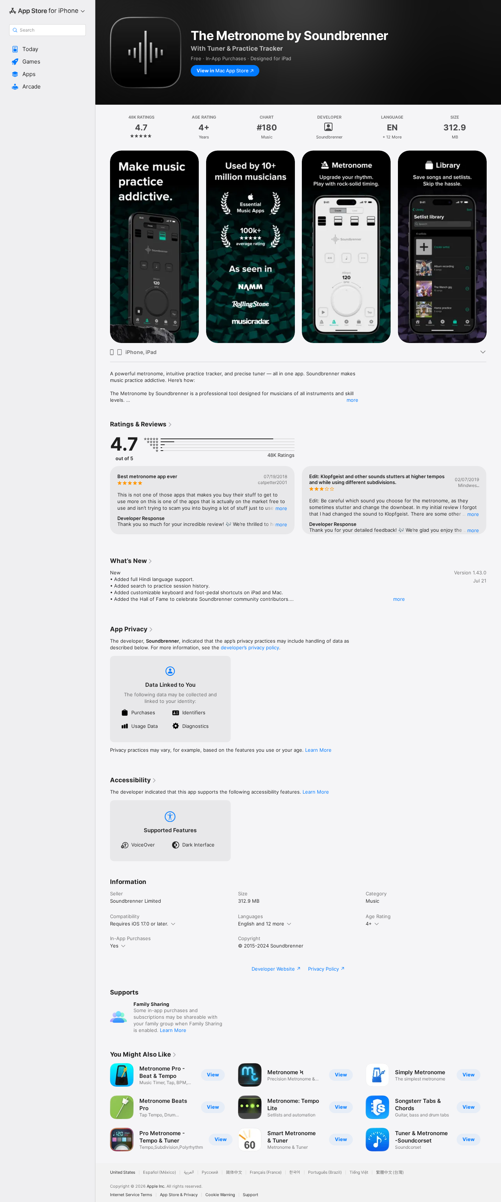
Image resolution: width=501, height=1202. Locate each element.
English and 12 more (261, 924)
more (352, 400)
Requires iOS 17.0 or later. (139, 924)
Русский (210, 1172)
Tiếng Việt (359, 1172)
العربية (189, 1172)
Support (250, 1195)
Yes (114, 946)
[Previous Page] (103, 247)
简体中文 (234, 1172)
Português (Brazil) (325, 1172)
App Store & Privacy (179, 1195)
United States (122, 1172)
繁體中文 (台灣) (390, 1172)
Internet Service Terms (131, 1195)
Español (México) (159, 1172)
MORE (281, 508)
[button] (47, 49)
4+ (369, 924)
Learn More (318, 750)
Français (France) (266, 1172)
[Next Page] (494, 247)
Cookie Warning (220, 1195)
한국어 (294, 1172)
